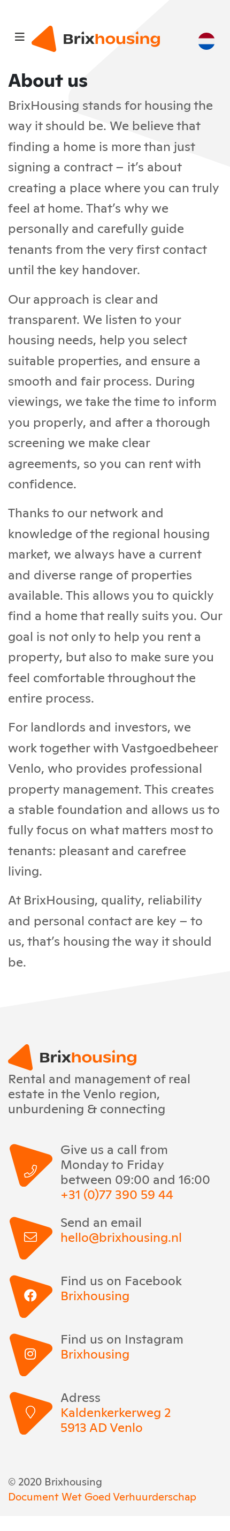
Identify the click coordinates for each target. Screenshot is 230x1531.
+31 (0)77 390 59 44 (116, 1193)
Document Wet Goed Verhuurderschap (102, 1495)
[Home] (96, 39)
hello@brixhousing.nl (121, 1236)
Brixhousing (94, 1294)
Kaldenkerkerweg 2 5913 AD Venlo (115, 1419)
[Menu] (20, 36)
